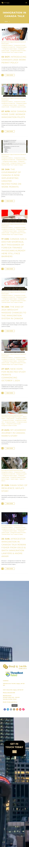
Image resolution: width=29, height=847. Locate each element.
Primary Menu (26, 3)
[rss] (17, 709)
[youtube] (20, 709)
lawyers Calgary (14, 479)
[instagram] (14, 709)
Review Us (14, 705)
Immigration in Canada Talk (8, 47)
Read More (10, 75)
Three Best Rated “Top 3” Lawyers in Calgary (12, 52)
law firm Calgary (5, 479)
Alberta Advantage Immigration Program (11, 416)
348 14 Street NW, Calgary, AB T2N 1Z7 (13, 690)
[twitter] (11, 709)
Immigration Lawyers (21, 47)
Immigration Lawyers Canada (13, 423)
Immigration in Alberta (7, 45)
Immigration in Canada (19, 45)
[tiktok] (23, 709)
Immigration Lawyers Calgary (10, 48)
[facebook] (5, 709)
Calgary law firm (10, 418)
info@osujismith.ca (12, 702)
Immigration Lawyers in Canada (18, 50)
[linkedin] (8, 709)
